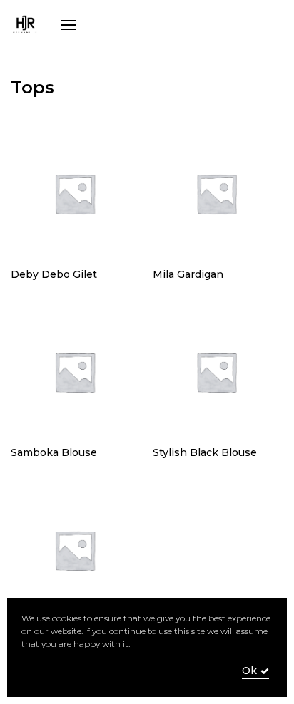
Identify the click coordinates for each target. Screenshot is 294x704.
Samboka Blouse (54, 452)
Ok (249, 671)
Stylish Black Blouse (205, 452)
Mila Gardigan (188, 274)
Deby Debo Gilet (54, 274)
